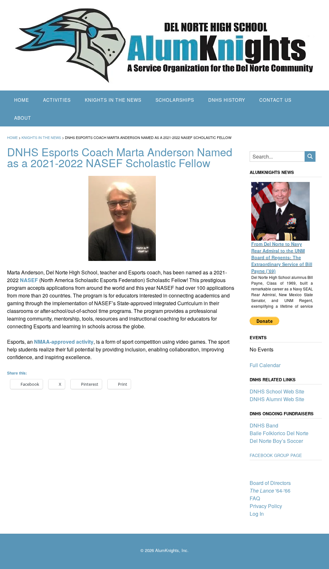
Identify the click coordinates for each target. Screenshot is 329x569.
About (22, 118)
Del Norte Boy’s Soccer (276, 440)
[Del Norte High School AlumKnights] (164, 45)
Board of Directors (270, 483)
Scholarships (175, 100)
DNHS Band (264, 425)
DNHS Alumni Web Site (277, 399)
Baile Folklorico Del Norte (279, 433)
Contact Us (275, 100)
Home (21, 100)
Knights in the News (113, 100)
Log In (257, 513)
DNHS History (226, 100)
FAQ (255, 498)
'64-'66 (270, 490)
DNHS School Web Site (277, 391)
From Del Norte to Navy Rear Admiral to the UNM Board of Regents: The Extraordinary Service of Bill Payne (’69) (281, 257)
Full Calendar (265, 365)
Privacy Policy (266, 506)
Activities (57, 100)
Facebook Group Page (276, 455)
